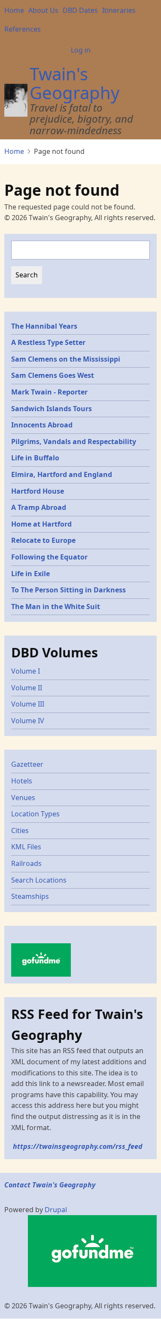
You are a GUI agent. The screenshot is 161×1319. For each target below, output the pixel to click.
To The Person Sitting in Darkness (68, 590)
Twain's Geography (74, 83)
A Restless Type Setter (48, 342)
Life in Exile (30, 573)
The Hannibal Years (44, 326)
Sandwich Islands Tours (51, 408)
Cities (20, 830)
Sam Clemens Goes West (52, 375)
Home (14, 10)
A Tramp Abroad (38, 507)
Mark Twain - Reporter (49, 392)
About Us (43, 10)
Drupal (56, 1209)
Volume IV (27, 720)
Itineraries (119, 10)
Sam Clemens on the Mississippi (65, 359)
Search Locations (39, 880)
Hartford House (37, 491)
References (22, 29)
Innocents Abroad (42, 425)
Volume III (27, 704)
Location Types (35, 813)
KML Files (26, 846)
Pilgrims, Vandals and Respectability (73, 441)
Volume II (26, 687)
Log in (81, 50)
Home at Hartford (41, 524)
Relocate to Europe (43, 540)
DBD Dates (80, 10)
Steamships (30, 896)
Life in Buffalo (35, 457)
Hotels (21, 781)
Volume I (25, 671)
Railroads (26, 863)
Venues (23, 797)
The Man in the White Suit (55, 606)
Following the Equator (49, 557)
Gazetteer (27, 764)
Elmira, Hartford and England (61, 474)
